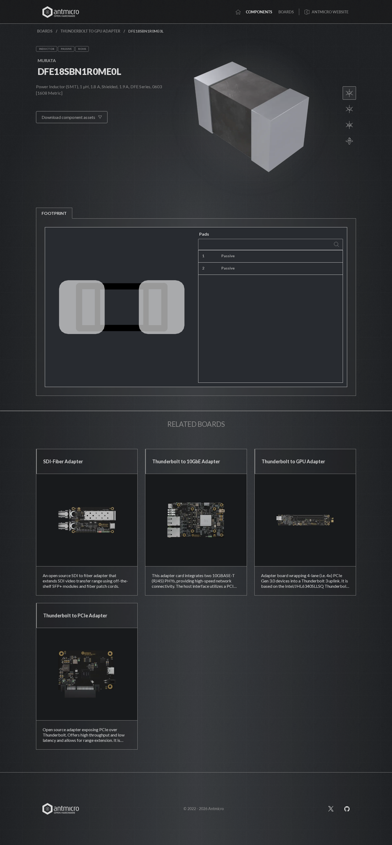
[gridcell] (297, 256)
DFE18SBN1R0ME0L (79, 71)
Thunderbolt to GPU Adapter (90, 31)
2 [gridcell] (203, 268)
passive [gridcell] (228, 256)
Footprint (54, 213)
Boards (45, 31)
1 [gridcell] (203, 256)
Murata (47, 60)
